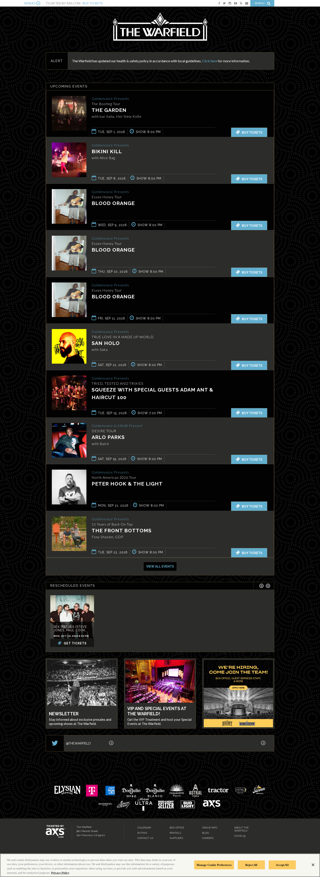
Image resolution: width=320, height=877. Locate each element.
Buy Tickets (93, 3)
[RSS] (241, 3)
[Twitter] (224, 3)
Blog (205, 832)
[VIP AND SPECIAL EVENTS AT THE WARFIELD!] (160, 682)
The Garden (109, 110)
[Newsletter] (81, 683)
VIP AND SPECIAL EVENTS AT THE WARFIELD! (156, 711)
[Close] (313, 865)
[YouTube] (235, 3)
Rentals (175, 832)
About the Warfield (241, 829)
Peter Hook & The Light (127, 484)
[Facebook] (219, 3)
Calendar (144, 827)
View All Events (160, 566)
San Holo (106, 343)
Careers (208, 838)
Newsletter (64, 713)
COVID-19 (239, 835)
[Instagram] (230, 3)
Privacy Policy (60, 872)
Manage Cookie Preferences (214, 865)
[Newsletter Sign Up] (246, 3)
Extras (142, 832)
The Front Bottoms (122, 530)
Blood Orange (113, 203)
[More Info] (69, 129)
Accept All (282, 865)
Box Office (177, 827)
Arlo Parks (108, 437)
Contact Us (145, 838)
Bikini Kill (107, 151)
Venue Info (209, 827)
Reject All (251, 865)
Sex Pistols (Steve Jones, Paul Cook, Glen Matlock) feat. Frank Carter (72, 632)
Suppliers (176, 838)
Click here (209, 61)
